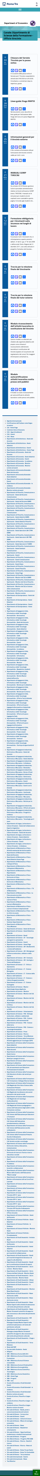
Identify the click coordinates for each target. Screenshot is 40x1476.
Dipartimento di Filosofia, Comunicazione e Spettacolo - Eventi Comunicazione (21, 558)
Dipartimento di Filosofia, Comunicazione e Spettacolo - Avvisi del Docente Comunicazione (21, 494)
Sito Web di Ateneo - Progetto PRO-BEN (20, 1439)
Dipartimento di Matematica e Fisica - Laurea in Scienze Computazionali (19, 907)
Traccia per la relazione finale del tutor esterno (22, 296)
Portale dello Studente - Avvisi (17, 1349)
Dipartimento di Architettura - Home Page (20, 450)
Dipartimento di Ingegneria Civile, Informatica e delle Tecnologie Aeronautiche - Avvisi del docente (18, 620)
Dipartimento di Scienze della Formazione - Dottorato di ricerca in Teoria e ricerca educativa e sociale (21, 1152)
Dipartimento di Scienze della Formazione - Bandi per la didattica (21, 1062)
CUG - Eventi (11, 434)
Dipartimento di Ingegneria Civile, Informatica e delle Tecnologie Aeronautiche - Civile (17, 633)
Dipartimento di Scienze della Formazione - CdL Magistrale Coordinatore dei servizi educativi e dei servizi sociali (21, 1092)
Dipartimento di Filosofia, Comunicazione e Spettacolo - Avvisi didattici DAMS (21, 516)
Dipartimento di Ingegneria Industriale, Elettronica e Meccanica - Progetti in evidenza (19, 812)
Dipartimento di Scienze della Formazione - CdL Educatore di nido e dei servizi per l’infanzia (21, 1074)
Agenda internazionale (14, 421)
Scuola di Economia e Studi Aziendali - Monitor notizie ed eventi (19, 1393)
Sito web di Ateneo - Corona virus (17, 1414)
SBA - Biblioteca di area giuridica (17, 1367)
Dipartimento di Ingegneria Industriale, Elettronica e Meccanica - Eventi (19, 780)
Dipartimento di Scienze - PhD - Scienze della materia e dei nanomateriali (19, 1019)
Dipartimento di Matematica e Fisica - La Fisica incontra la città (20, 894)
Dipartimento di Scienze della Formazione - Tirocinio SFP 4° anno (21, 1198)
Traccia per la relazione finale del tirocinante (21, 268)
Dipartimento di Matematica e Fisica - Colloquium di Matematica (19, 867)
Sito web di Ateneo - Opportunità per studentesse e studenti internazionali (19, 1433)
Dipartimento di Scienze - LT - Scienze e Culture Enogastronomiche (19, 979)
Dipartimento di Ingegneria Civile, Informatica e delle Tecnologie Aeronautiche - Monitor (17, 660)
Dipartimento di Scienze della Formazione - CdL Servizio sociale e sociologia (21, 1140)
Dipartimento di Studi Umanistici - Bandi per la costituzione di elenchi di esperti (20, 1263)
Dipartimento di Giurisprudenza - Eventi (19, 604)
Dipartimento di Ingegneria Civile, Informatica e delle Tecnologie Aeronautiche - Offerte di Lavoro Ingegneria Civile (17, 712)
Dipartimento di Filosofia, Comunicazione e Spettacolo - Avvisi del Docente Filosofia (21, 505)
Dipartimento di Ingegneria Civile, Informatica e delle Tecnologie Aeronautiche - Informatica (17, 653)
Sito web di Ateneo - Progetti (16, 1437)
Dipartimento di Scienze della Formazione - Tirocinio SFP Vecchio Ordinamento (21, 1207)
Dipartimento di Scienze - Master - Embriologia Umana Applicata (18, 988)
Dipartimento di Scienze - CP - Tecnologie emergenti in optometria (20, 939)
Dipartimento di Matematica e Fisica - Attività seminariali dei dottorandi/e (19, 849)
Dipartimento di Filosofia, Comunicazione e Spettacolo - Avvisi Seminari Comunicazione (21, 548)
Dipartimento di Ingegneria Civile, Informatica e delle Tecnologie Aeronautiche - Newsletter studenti (18, 667)
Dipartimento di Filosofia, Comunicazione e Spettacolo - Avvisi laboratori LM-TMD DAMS (21, 537)
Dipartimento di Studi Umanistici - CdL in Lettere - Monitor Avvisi (20, 1268)
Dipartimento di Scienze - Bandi (17, 935)
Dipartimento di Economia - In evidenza (19, 461)
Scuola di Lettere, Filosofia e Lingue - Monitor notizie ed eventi (19, 1406)
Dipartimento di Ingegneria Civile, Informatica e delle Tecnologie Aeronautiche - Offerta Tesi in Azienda (19, 696)
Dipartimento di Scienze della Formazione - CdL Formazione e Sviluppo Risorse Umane (21, 1080)
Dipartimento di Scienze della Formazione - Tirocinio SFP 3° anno (21, 1194)
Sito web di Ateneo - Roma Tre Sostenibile (20, 1452)
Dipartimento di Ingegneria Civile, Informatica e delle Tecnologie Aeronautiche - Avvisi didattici (17, 626)
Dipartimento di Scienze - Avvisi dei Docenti (21, 929)
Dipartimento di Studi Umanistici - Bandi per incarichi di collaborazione (20, 1252)
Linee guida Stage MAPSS (23, 101)
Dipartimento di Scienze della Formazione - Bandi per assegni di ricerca (21, 1057)
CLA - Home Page (12, 428)
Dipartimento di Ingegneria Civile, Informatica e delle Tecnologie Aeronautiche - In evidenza (17, 647)
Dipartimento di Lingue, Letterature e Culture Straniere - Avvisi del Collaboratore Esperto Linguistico (21, 826)
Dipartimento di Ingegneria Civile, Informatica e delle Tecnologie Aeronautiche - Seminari (17, 736)
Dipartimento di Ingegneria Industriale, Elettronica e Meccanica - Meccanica (19, 795)
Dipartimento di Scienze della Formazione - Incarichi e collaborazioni (21, 1167)
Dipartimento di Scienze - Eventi (17, 942)
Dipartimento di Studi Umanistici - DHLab (20, 1280)
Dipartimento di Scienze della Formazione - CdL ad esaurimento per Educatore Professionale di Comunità (21, 1067)
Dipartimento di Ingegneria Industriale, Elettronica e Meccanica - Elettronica (19, 775)
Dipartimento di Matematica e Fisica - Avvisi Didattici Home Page (19, 858)
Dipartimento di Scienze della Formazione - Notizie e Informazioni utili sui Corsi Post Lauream (21, 1179)
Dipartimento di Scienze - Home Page (19, 944)
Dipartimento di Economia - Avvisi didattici (21, 457)
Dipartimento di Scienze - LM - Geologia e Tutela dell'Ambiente (20, 961)
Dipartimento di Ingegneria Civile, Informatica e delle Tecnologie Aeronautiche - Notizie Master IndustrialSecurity (17, 674)
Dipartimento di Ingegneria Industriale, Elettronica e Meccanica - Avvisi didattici (20, 758)
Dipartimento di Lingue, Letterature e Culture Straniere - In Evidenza (19, 845)
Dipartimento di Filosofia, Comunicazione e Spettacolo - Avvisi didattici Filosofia (21, 520)
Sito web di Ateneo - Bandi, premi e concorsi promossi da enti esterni (18, 1411)
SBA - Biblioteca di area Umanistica (18, 1374)
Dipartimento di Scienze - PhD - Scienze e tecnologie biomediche (20, 1028)
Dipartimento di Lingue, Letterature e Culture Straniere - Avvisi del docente (19, 831)
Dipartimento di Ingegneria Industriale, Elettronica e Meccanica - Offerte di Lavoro (21, 807)
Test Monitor (11, 1461)
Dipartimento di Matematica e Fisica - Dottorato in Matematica (19, 881)
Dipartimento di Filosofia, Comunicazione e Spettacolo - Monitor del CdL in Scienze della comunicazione (21, 586)
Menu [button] (36, 1474)
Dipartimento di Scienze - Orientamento (20, 1011)
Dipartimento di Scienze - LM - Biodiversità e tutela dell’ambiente (21, 948)
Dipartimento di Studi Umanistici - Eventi (20, 1282)
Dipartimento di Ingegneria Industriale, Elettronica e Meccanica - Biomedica (19, 766)
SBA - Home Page (12, 1376)
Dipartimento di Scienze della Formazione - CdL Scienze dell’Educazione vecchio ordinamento (21, 1128)
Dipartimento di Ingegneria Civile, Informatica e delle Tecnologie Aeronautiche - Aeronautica (17, 613)
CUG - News (10, 437)
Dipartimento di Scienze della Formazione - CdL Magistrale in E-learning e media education (21, 1099)
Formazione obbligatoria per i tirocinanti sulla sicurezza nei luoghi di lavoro (22, 222)
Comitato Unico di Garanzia (16, 430)
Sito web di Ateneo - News (15, 1425)
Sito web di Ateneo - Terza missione (18, 1454)
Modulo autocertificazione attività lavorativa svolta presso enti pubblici (22, 378)
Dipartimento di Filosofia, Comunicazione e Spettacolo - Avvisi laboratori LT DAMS (21, 543)
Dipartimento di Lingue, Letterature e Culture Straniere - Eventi (19, 840)
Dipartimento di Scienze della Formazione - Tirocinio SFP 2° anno (21, 1189)
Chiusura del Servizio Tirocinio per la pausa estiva (21, 60)
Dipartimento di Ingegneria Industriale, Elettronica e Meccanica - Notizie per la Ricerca (19, 801)
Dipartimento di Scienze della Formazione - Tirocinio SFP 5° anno (21, 1203)
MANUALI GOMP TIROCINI (18, 174)
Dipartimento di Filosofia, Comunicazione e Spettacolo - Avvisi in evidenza (21, 525)
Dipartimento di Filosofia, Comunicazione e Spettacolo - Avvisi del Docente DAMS (21, 500)
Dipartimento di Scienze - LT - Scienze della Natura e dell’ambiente (21, 975)
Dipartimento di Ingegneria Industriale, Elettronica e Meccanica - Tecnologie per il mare (20, 819)
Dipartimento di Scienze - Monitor (18, 991)
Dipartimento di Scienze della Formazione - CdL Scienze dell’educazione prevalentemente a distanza (21, 1121)
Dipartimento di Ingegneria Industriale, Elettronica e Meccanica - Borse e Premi (19, 771)
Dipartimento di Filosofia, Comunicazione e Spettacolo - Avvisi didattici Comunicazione (21, 510)
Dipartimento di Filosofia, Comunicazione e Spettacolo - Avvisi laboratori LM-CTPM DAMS (21, 530)
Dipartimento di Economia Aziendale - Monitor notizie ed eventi (19, 489)
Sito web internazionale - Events (17, 1457)
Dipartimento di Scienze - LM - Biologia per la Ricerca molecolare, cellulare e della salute (20, 953)
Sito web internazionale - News (17, 1459)
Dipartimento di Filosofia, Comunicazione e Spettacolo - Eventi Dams (21, 563)
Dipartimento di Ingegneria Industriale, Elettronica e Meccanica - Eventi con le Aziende (19, 785)
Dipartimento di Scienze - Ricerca (17, 1034)
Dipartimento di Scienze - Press (17, 1032)
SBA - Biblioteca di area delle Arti (17, 1354)
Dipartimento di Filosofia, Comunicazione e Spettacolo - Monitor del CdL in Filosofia (21, 581)
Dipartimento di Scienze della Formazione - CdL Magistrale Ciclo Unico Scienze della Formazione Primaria (21, 1085)
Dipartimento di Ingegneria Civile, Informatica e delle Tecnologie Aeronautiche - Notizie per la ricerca (18, 689)
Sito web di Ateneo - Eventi (15, 1416)
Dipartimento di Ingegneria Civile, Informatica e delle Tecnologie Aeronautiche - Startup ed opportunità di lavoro (20, 744)
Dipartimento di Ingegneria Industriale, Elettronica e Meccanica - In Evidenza (19, 762)
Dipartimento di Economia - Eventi (18, 459)
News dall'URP (11, 1347)
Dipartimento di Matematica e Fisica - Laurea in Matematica (19, 903)
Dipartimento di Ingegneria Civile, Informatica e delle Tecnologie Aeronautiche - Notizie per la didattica (19, 682)
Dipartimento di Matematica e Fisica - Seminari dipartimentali (19, 921)
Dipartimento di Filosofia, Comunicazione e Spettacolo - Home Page (21, 572)
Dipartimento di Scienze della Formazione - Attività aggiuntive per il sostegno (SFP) (21, 1039)
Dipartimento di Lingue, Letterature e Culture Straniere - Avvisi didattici (19, 836)
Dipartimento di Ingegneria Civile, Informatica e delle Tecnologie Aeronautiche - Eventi (17, 640)
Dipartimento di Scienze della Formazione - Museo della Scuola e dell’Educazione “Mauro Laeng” (21, 1172)
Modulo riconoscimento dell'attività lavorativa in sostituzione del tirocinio (22, 326)
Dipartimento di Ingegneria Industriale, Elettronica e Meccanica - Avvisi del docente (19, 752)
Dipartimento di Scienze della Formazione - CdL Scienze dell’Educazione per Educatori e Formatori (21, 1114)
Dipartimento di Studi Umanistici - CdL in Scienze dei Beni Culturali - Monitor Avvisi (20, 1272)
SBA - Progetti (11, 1378)
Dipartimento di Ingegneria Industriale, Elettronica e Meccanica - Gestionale (19, 791)
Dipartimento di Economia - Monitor (18, 463)
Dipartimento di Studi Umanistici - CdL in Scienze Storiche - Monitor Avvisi (20, 1277)
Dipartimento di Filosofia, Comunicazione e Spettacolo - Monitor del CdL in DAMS (21, 576)
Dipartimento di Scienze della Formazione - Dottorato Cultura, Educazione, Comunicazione (21, 1146)
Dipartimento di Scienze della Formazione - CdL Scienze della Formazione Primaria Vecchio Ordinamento (21, 1134)
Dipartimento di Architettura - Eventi (19, 448)
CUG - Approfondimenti (14, 432)
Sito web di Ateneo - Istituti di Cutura (19, 1419)
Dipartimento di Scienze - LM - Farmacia (20, 958)
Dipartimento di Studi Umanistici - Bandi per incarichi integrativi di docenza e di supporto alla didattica (20, 1257)
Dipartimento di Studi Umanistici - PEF (19, 1318)
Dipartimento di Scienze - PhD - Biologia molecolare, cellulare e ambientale (20, 1015)
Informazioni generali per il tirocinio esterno (22, 138)
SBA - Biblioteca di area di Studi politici (19, 1365)
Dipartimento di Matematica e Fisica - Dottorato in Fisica (19, 876)
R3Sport (9, 1352)
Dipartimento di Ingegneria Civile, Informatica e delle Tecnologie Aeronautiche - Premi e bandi (17, 729)
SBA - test (10, 1381)
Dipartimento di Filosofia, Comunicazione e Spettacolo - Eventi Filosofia (21, 567)
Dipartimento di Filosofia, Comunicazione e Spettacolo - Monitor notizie (21, 592)
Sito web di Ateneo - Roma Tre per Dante (20, 1450)
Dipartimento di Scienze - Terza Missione (20, 1036)
